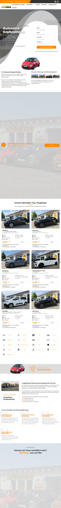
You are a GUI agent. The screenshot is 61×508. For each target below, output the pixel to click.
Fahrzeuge (29, 4)
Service (38, 4)
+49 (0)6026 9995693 (9, 1)
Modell (38, 32)
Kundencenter (53, 4)
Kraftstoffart (39, 37)
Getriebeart (39, 41)
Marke (38, 27)
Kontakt (14, 7)
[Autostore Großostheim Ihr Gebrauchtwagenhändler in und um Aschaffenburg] (34, 76)
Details (22, 242)
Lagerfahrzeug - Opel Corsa (45, 229)
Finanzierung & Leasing (18, 4)
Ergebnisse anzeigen (46, 47)
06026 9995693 (44, 370)
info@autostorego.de (21, 1)
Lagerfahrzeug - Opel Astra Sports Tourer (45, 269)
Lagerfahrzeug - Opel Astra (15, 229)
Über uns (44, 4)
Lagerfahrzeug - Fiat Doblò (15, 310)
